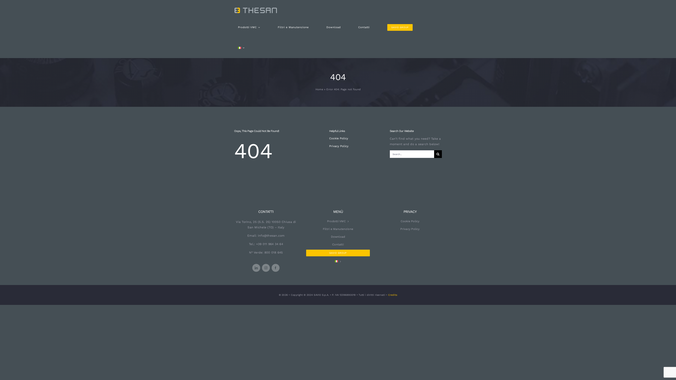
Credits (392, 294)
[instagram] (266, 268)
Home (319, 89)
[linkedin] (256, 268)
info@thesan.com (271, 235)
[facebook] (276, 268)
